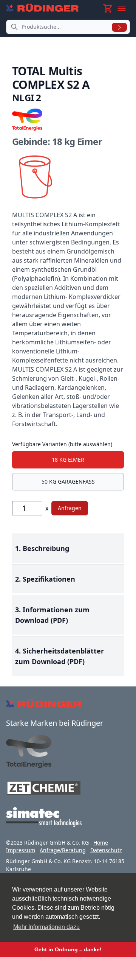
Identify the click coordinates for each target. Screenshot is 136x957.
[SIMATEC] (68, 817)
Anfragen (70, 508)
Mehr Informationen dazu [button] (46, 927)
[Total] (68, 751)
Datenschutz (106, 850)
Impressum (20, 850)
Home (100, 842)
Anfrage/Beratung (63, 850)
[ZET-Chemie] (68, 788)
